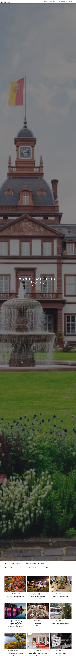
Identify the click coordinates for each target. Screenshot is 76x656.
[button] (75, 2)
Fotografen (53, 1)
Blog (59, 1)
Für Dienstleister (69, 1)
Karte (56, 567)
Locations (46, 1)
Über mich (63, 1)
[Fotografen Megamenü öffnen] (56, 1)
